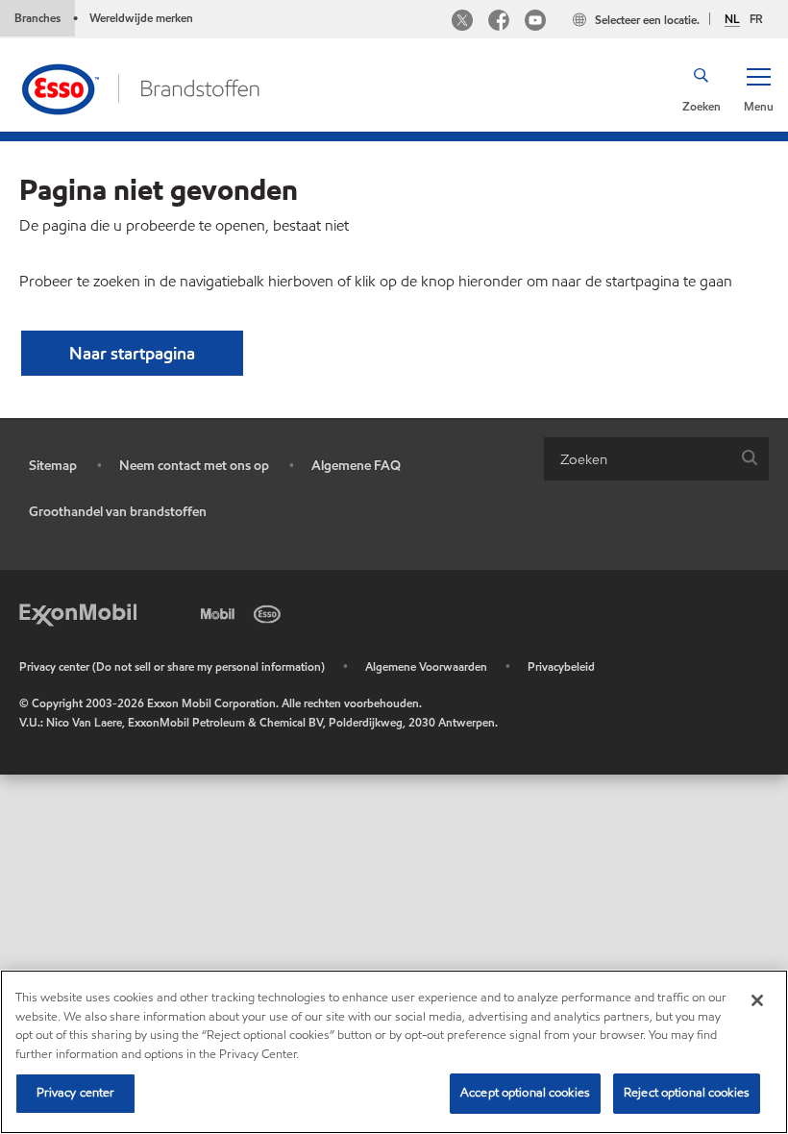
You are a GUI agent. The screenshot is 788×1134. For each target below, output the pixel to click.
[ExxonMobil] (77, 612)
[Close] (757, 1000)
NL (732, 19)
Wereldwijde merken (141, 18)
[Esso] (271, 612)
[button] (758, 88)
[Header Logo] (139, 87)
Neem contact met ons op (194, 465)
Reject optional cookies (687, 1092)
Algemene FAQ (356, 465)
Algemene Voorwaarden (426, 666)
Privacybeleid (561, 666)
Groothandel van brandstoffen (118, 512)
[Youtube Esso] (535, 23)
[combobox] (656, 459)
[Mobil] (221, 612)
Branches (37, 18)
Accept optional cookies (525, 1092)
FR (756, 19)
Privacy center (76, 1092)
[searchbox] (637, 459)
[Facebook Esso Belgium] (498, 23)
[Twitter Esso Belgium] (462, 23)
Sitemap (53, 465)
